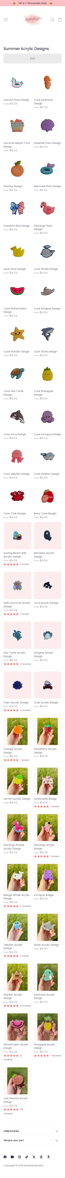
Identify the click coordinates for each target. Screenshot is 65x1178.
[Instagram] (19, 1157)
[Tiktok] (26, 1157)
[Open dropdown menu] (56, 1131)
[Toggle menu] (6, 19)
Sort (32, 58)
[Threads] (41, 1157)
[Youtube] (12, 1157)
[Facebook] (5, 1157)
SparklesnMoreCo (34, 1165)
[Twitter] (34, 1157)
